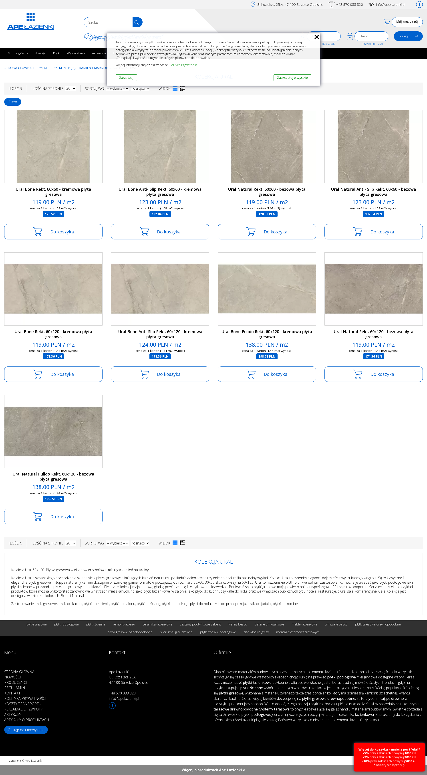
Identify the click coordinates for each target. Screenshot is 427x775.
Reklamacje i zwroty (23, 709)
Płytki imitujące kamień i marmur (80, 68)
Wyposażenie (76, 53)
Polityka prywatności (25, 698)
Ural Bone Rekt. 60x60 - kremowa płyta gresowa (53, 191)
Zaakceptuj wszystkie (292, 77)
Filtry (13, 101)
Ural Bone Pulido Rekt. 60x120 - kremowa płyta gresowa (266, 334)
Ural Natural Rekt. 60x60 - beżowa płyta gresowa (267, 191)
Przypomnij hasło (373, 43)
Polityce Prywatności (183, 65)
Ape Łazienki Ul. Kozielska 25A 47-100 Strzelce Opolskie (128, 677)
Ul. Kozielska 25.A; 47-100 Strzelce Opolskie (290, 4)
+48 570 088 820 (349, 4)
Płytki (56, 53)
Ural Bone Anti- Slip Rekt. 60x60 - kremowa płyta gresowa (160, 191)
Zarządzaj (126, 77)
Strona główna (18, 53)
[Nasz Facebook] (419, 4)
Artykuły (12, 714)
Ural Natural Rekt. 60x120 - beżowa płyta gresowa (373, 334)
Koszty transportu (22, 703)
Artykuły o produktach (26, 719)
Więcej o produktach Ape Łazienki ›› (214, 769)
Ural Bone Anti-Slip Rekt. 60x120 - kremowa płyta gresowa (160, 334)
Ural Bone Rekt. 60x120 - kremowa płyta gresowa (53, 334)
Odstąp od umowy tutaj (26, 729)
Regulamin (14, 687)
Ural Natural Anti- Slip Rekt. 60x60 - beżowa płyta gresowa (373, 191)
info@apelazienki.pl (390, 4)
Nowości (40, 53)
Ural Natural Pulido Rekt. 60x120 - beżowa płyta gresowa (53, 476)
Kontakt (12, 693)
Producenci (15, 682)
